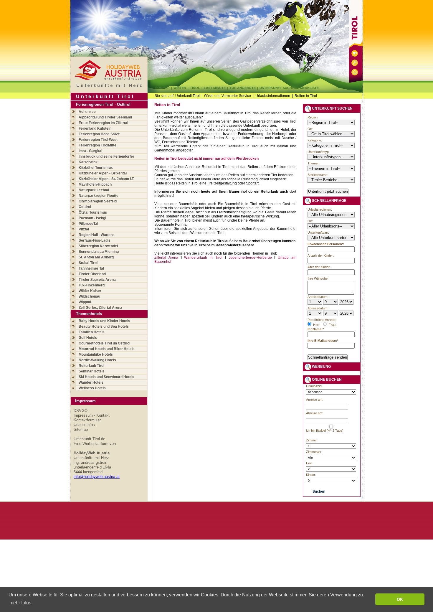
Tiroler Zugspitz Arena (97, 280)
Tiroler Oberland (92, 274)
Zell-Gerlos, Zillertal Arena (100, 308)
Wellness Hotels (92, 388)
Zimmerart (313, 451)
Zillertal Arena (166, 257)
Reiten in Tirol (306, 96)
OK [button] (400, 599)
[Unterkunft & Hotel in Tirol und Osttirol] (109, 87)
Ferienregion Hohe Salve (99, 134)
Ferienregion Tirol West (98, 140)
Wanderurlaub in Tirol (203, 257)
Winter (179, 88)
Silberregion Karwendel (98, 246)
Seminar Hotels (92, 371)
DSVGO (80, 410)
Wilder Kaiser (90, 291)
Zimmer (311, 440)
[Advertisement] (226, 313)
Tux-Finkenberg (92, 285)
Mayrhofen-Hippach (95, 184)
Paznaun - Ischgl (92, 218)
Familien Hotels (92, 332)
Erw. (309, 463)
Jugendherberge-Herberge (250, 257)
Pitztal (84, 229)
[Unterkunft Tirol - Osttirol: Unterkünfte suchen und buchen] (354, 67)
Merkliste (309, 88)
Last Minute (215, 88)
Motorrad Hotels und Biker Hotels (107, 349)
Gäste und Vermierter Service (227, 96)
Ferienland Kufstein (95, 128)
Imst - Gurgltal (90, 151)
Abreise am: (314, 413)
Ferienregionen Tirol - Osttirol (103, 104)
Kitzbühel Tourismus (96, 168)
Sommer (162, 88)
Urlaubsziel (314, 386)
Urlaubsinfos (84, 425)
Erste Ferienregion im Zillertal (103, 123)
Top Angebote (242, 88)
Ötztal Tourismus (93, 212)
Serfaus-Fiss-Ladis (94, 240)
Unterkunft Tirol (187, 96)
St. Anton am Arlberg (96, 257)
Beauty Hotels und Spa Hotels (104, 326)
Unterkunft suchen (278, 88)
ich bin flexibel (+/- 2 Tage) (324, 430)
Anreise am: (314, 399)
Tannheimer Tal (91, 268)
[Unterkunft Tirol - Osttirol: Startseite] (354, 76)
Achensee (87, 112)
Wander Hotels (91, 382)
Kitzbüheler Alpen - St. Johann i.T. (106, 179)
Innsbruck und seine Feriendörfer (106, 156)
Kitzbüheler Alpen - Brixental (103, 173)
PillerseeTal (88, 224)
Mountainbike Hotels (96, 354)
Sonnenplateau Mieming (99, 252)
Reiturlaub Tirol (91, 366)
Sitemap (81, 429)
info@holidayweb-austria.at (97, 476)
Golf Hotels (88, 338)
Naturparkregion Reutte (98, 196)
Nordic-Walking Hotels (97, 360)
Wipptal (85, 302)
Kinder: (311, 474)
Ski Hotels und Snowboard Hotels (106, 377)
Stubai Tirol (88, 263)
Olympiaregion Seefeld (98, 201)
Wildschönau (89, 296)
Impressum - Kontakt (92, 415)
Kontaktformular (87, 420)
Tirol (195, 88)
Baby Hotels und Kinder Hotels (104, 321)
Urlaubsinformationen (272, 96)
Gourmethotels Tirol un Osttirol (104, 343)
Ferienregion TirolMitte (97, 145)
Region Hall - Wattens (97, 235)
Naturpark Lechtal (94, 190)
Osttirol (85, 207)
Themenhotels (89, 313)
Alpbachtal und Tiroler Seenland (105, 117)
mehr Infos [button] (20, 602)
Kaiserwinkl (88, 162)
